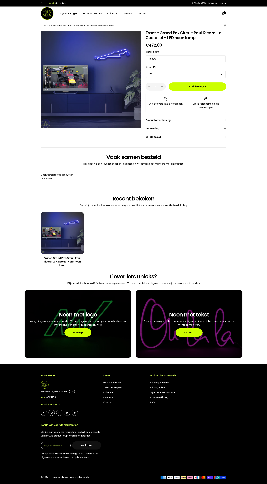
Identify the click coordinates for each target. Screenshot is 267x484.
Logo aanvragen (112, 382)
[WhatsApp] (75, 413)
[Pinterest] (59, 413)
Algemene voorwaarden (163, 392)
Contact (107, 402)
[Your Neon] (47, 13)
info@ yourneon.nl (50, 404)
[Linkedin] (67, 413)
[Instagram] (52, 413)
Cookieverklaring (159, 397)
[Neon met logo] (78, 324)
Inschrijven (86, 445)
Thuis (43, 25)
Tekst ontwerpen (112, 387)
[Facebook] (44, 413)
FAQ (152, 402)
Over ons (108, 397)
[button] (41, 3)
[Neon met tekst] (189, 324)
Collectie (108, 392)
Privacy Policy (157, 387)
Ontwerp (78, 332)
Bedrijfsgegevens (159, 382)
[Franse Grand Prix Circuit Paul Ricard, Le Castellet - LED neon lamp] (62, 233)
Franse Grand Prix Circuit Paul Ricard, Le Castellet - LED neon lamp (62, 261)
